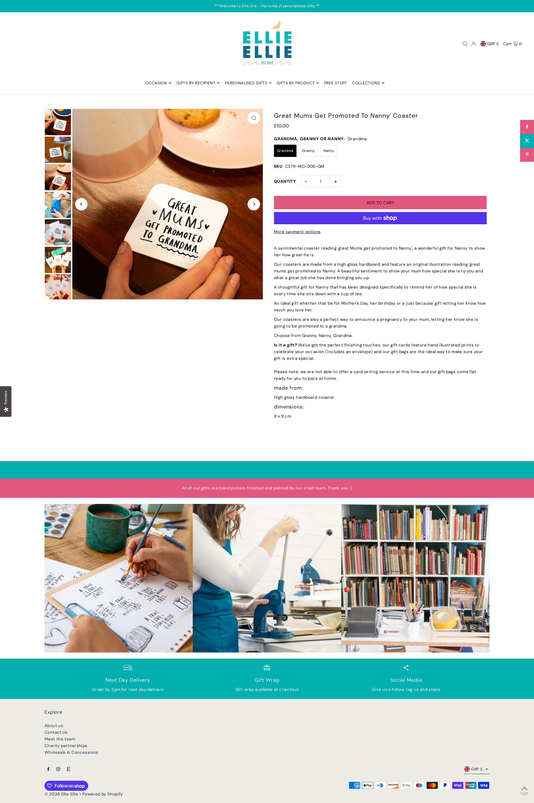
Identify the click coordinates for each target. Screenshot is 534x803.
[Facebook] (48, 769)
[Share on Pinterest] (527, 155)
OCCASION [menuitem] (156, 82)
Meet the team (59, 739)
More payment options (297, 232)
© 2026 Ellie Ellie (62, 794)
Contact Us (56, 732)
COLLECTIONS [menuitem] (366, 82)
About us (53, 725)
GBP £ (493, 43)
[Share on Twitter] (527, 141)
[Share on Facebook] (527, 127)
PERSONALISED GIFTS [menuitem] (246, 82)
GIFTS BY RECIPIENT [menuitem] (196, 82)
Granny (308, 150)
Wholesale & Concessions (71, 752)
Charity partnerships (66, 745)
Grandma (285, 150)
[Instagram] (58, 769)
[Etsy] (68, 769)
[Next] (254, 204)
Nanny (328, 150)
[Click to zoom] (254, 118)
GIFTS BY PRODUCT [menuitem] (296, 82)
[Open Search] (465, 43)
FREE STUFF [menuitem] (335, 82)
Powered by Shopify (102, 794)
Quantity (285, 181)
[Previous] (81, 204)
